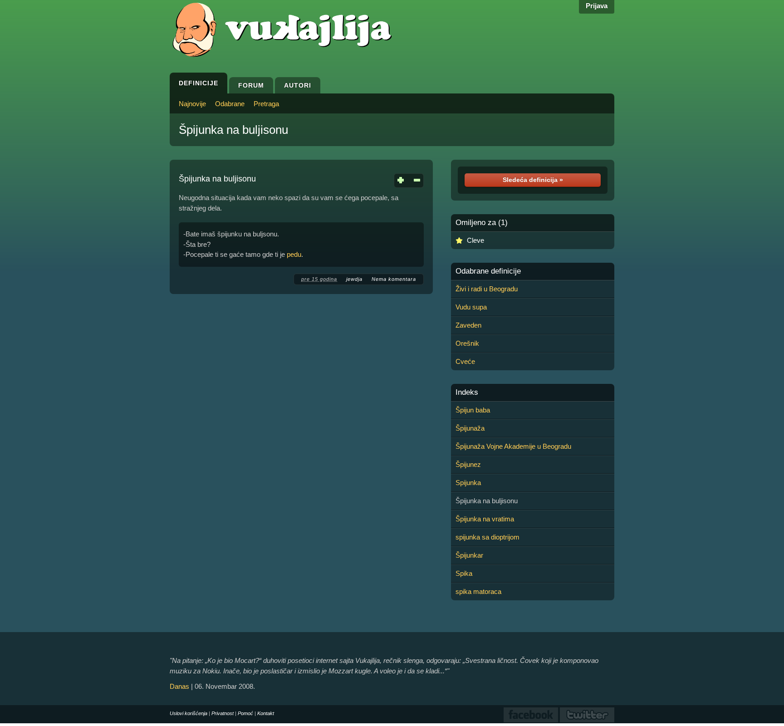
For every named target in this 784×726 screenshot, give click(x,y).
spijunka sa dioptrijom (487, 537)
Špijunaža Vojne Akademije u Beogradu (513, 446)
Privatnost (222, 713)
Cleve (475, 240)
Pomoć (245, 713)
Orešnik (467, 343)
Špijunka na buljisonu (233, 130)
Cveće (465, 361)
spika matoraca (478, 591)
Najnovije (192, 104)
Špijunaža (470, 428)
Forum (251, 85)
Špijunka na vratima (485, 519)
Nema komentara (394, 279)
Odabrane (230, 104)
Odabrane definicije (488, 271)
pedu (294, 254)
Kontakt (265, 713)
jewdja (354, 279)
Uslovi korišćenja (188, 713)
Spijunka (468, 482)
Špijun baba (473, 410)
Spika (464, 573)
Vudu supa (471, 307)
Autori (297, 85)
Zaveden (468, 325)
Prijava (597, 6)
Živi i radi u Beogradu (487, 289)
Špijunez (468, 464)
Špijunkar (469, 555)
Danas (179, 686)
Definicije (198, 83)
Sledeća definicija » (533, 179)
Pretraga (266, 104)
